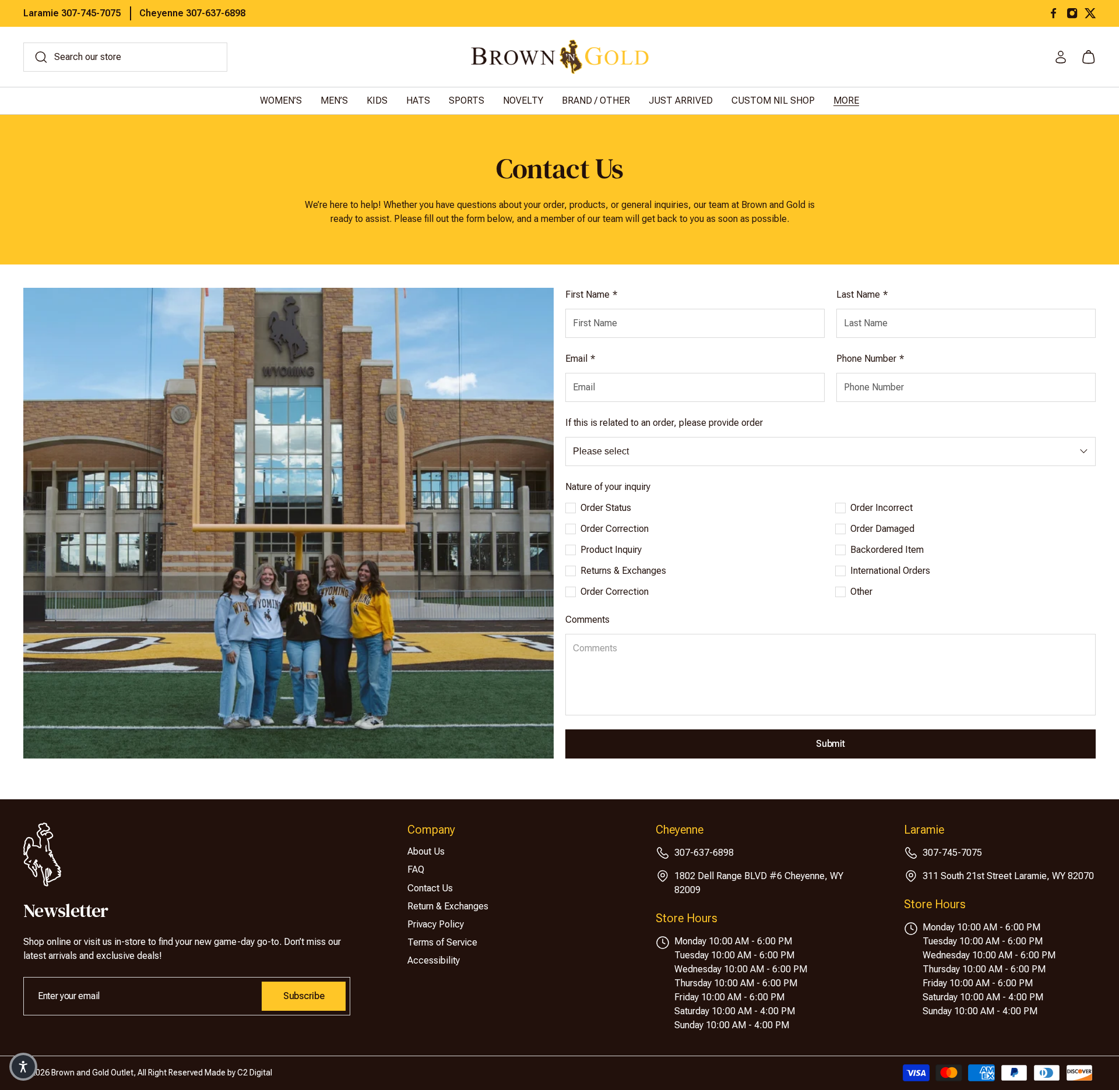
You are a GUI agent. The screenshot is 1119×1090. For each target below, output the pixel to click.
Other (861, 591)
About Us (426, 851)
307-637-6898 (704, 852)
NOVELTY (523, 100)
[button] (23, 1067)
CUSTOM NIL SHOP (773, 100)
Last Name (862, 294)
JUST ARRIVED (681, 100)
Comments (587, 619)
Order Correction (614, 528)
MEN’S (334, 100)
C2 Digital (254, 1072)
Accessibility (433, 960)
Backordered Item (887, 549)
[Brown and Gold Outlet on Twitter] (1090, 13)
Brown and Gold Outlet (92, 1072)
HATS (418, 100)
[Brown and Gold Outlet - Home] (560, 57)
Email (580, 358)
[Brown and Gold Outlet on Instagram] (1072, 13)
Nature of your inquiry (607, 486)
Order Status (605, 507)
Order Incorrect (881, 507)
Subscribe (303, 995)
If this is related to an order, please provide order (664, 422)
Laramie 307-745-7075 (72, 13)
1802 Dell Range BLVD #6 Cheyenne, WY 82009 (758, 882)
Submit (830, 743)
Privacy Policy (435, 924)
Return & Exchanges (447, 906)
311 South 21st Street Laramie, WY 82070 (1008, 875)
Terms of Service (442, 942)
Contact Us (430, 888)
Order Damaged (882, 528)
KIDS (377, 100)
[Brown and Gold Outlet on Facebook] (1053, 13)
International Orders (890, 570)
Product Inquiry (611, 549)
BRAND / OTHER (596, 100)
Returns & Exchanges (623, 570)
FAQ (415, 869)
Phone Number (870, 358)
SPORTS (466, 100)
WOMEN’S (281, 100)
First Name (591, 294)
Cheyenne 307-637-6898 (192, 13)
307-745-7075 (952, 852)
